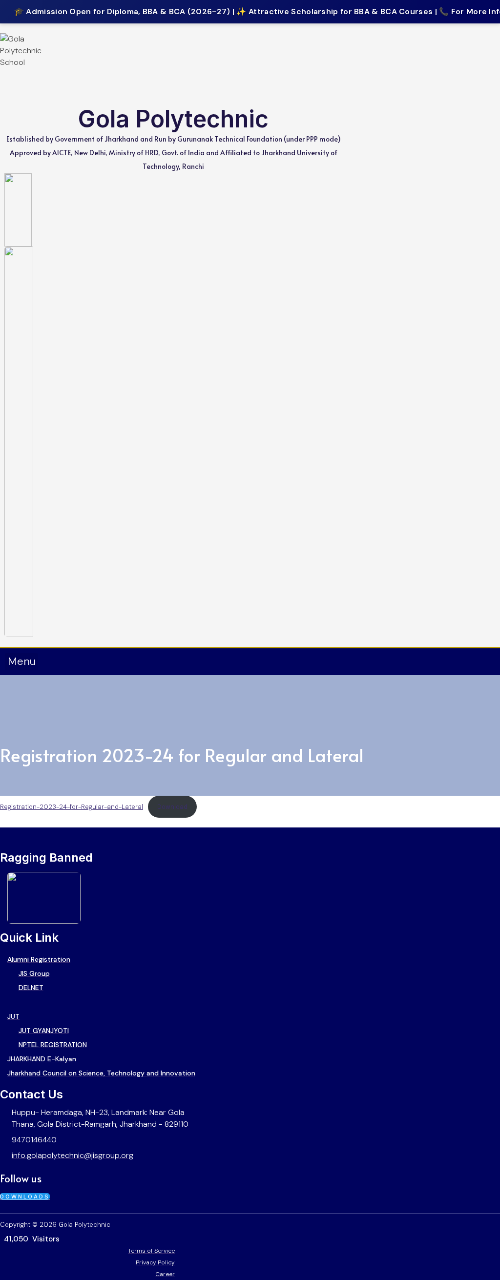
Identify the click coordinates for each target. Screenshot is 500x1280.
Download (172, 807)
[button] (21, 661)
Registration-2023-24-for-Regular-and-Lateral (71, 807)
